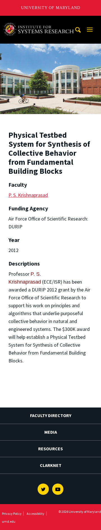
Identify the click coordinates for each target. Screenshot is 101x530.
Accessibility (35, 513)
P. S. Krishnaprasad (28, 195)
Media (50, 432)
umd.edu (8, 521)
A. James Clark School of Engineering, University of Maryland (40, 21)
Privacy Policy (12, 513)
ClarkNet (50, 465)
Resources (50, 448)
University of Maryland (50, 8)
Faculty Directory (50, 415)
